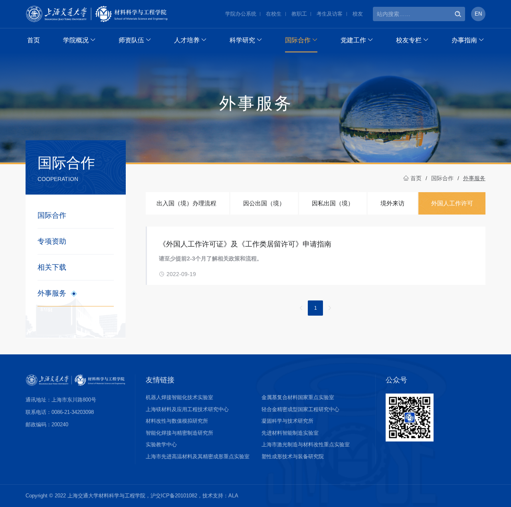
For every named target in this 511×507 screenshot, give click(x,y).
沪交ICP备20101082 (174, 496)
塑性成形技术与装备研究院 (292, 456)
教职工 (299, 14)
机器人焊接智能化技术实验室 (179, 397)
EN (478, 14)
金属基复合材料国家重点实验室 (297, 397)
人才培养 (187, 40)
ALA (233, 496)
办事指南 (464, 40)
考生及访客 (330, 14)
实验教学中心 (161, 444)
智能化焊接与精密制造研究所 (179, 433)
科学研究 (242, 40)
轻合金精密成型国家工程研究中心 (300, 409)
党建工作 (353, 40)
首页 (33, 40)
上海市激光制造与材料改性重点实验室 (305, 444)
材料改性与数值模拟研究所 (177, 421)
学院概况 (76, 40)
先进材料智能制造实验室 (290, 433)
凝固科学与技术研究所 (287, 421)
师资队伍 (131, 40)
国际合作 (298, 40)
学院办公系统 (240, 14)
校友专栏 (409, 40)
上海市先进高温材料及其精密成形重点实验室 (198, 456)
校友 (358, 14)
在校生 (273, 14)
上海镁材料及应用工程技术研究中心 (187, 409)
